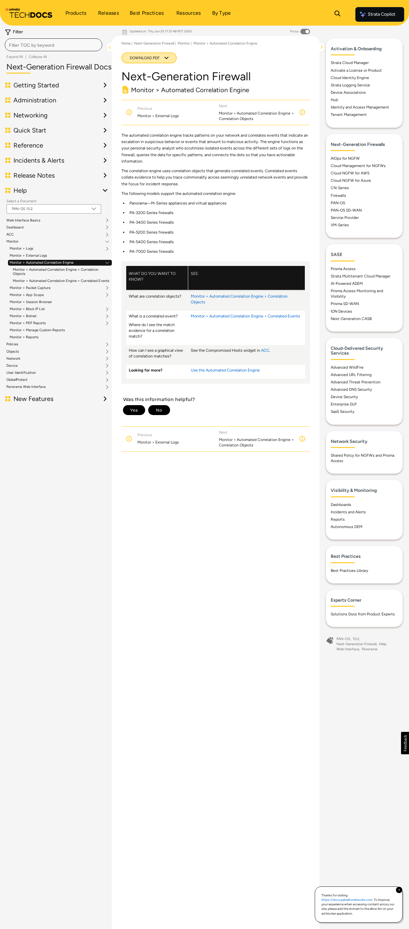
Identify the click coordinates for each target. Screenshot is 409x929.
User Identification (21, 373)
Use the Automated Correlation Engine (225, 370)
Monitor (12, 242)
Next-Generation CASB (351, 318)
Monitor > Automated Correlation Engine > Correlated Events (61, 281)
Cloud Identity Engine (350, 78)
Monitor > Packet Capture (30, 288)
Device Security (344, 397)
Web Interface (347, 649)
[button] (405, 743)
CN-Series (340, 188)
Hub (334, 100)
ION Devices (341, 311)
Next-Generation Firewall (154, 43)
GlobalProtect (16, 380)
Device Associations (348, 92)
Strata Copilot (381, 14)
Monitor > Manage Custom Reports (37, 330)
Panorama (369, 649)
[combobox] (53, 44)
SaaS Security (342, 411)
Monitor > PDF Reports (28, 323)
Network (13, 359)
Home (126, 43)
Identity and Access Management (360, 107)
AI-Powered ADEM (347, 283)
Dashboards (341, 504)
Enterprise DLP (344, 404)
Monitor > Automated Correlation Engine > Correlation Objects (55, 272)
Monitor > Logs (21, 249)
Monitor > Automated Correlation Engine (41, 263)
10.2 (356, 639)
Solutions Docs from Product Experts (363, 614)
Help (382, 644)
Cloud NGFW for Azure (351, 180)
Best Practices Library (349, 570)
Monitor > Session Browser (31, 302)
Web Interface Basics (23, 220)
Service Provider (345, 217)
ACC (10, 234)
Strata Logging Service (350, 85)
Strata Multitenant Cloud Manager (360, 276)
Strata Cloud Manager (350, 62)
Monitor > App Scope (27, 295)
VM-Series (340, 225)
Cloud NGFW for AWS (350, 173)
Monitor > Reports (24, 337)
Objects (12, 352)
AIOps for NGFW (345, 158)
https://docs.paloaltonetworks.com (347, 900)
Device (12, 366)
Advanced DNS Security (351, 389)
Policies (12, 344)
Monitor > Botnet (23, 316)
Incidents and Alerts (348, 512)
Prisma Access (343, 269)
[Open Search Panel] (337, 14)
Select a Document (21, 201)
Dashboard (14, 227)
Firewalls (338, 195)
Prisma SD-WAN (345, 303)
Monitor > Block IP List (27, 309)
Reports (338, 519)
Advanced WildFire (347, 367)
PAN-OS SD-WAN (346, 210)
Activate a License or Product (356, 70)
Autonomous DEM (346, 527)
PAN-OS (338, 203)
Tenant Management (349, 114)
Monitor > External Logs (28, 255)
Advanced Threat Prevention (356, 382)
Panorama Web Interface (26, 387)
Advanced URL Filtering (351, 374)
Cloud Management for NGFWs (358, 166)
